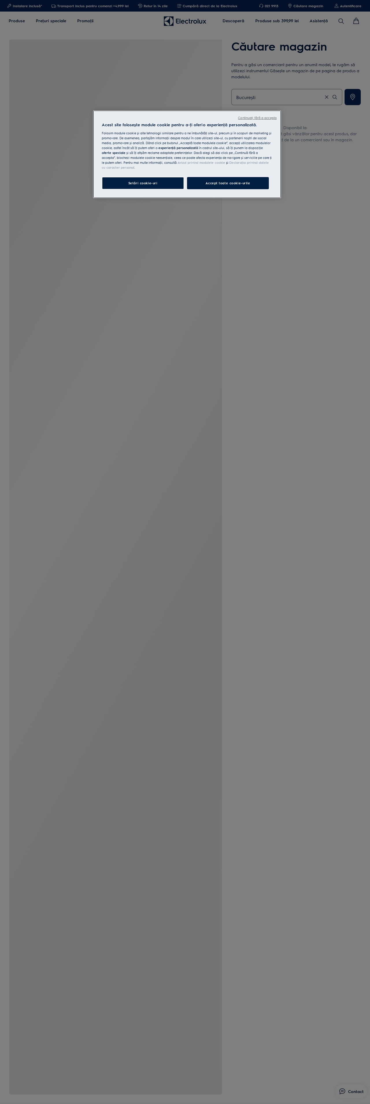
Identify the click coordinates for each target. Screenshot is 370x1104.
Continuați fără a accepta (257, 118)
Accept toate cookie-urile (228, 183)
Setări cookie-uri (143, 183)
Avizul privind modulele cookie (201, 162)
